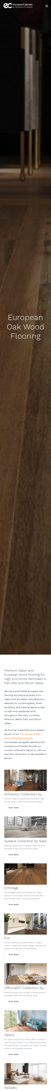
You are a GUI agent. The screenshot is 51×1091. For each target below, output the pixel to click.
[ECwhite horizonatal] (18, 2)
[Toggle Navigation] (46, 6)
